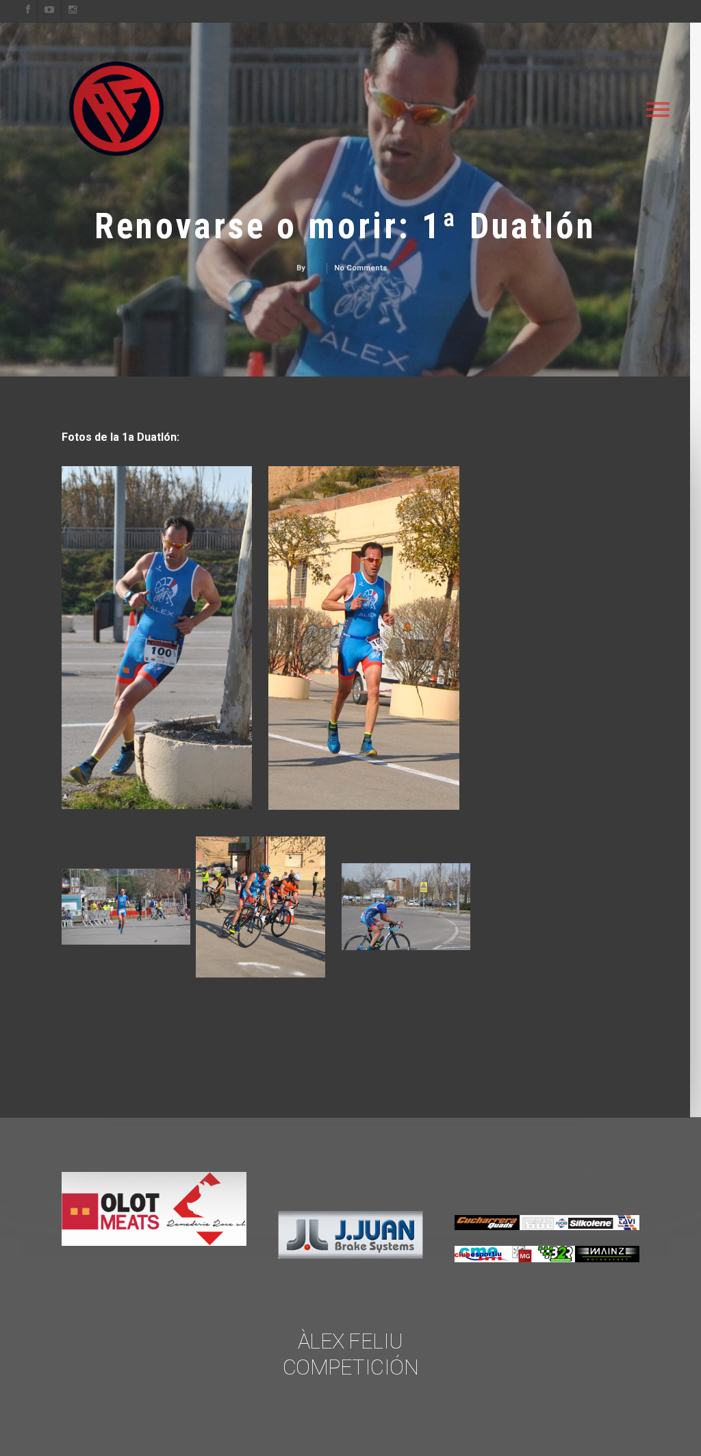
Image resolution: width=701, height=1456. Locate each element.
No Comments (360, 268)
